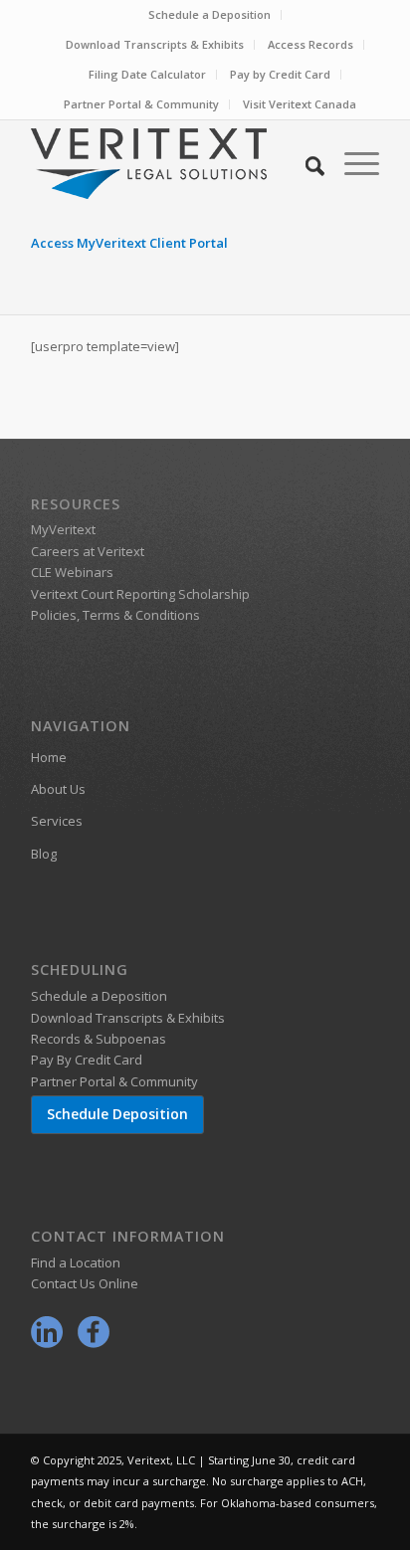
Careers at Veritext (87, 551)
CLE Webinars (72, 572)
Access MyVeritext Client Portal (129, 243)
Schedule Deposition (117, 1113)
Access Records (310, 44)
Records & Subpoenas (98, 1039)
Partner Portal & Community (141, 104)
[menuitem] (210, 15)
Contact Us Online (84, 1283)
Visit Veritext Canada (299, 104)
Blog (44, 854)
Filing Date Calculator (147, 74)
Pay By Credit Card (86, 1059)
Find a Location (75, 1262)
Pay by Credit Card (280, 74)
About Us (58, 789)
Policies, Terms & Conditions (115, 615)
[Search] (305, 163)
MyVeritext (63, 529)
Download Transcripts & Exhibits (155, 44)
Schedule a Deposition (209, 14)
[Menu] (351, 163)
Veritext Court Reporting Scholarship (140, 594)
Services (57, 821)
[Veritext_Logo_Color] (170, 163)
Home (49, 757)
